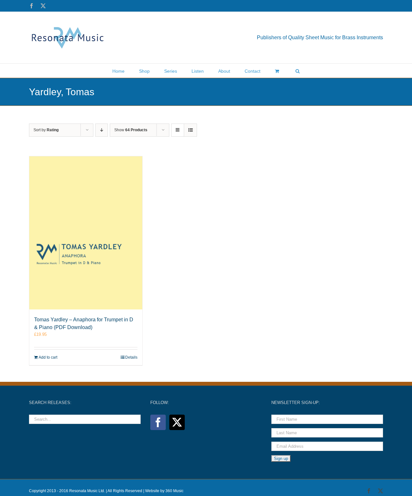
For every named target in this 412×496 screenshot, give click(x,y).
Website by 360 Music (164, 491)
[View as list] (190, 130)
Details (131, 357)
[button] (297, 71)
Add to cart (48, 357)
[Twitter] (177, 422)
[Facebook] (158, 422)
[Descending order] (101, 130)
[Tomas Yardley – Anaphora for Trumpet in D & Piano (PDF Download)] (85, 232)
